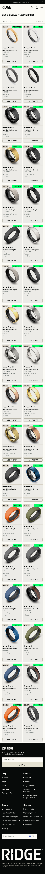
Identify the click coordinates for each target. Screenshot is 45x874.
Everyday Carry (8, 793)
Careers (26, 781)
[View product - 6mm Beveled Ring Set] (33, 722)
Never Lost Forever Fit (11, 820)
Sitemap (5, 828)
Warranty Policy (29, 812)
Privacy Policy (29, 808)
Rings (4, 781)
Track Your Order (8, 812)
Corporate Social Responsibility (30, 796)
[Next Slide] (42, 2)
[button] (32, 7)
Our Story (27, 777)
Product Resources (31, 820)
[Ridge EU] (7, 7)
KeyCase (5, 789)
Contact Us (27, 824)
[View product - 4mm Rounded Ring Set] (12, 44)
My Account (7, 808)
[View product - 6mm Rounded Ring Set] (33, 204)
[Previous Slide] (39, 2)
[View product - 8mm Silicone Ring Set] (12, 483)
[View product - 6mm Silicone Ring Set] (12, 244)
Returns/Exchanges (10, 816)
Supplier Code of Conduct (29, 790)
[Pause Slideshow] (2, 2)
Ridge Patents (29, 785)
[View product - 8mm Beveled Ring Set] (12, 124)
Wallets (5, 777)
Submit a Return (8, 824)
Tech (4, 785)
